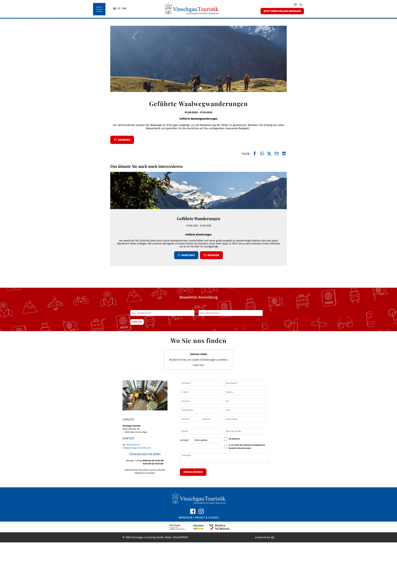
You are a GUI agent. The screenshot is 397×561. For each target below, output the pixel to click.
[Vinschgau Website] (177, 527)
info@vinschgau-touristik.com (137, 448)
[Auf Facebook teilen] (255, 153)
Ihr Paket (184, 440)
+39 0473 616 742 (133, 445)
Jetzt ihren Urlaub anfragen (282, 11)
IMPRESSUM (185, 517)
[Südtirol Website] (198, 527)
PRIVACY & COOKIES (207, 517)
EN (124, 8)
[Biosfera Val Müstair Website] (219, 527)
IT (119, 8)
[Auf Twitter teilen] (269, 153)
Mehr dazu (187, 255)
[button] (145, 395)
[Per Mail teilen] (276, 153)
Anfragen (212, 255)
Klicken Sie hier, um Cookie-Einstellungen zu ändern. (198, 359)
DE (114, 8)
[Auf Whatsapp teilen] (262, 153)
